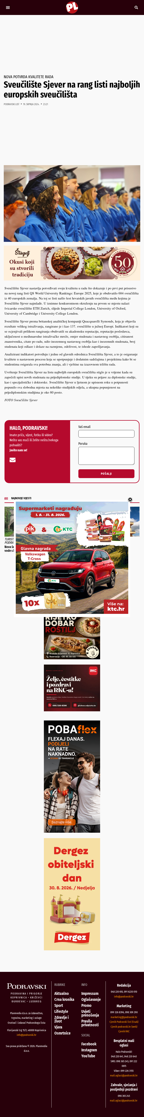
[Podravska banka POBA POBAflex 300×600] (72, 831)
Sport (58, 1005)
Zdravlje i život (61, 1019)
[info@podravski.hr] (13, 460)
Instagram (89, 1049)
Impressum (89, 993)
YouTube (88, 1055)
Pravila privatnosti (90, 1023)
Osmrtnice (62, 1033)
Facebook (88, 1043)
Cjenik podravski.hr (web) (124, 1026)
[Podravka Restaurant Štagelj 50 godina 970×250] (72, 279)
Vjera (58, 1027)
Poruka (82, 444)
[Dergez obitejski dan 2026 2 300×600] (72, 949)
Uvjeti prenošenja (90, 1013)
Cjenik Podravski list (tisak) (124, 1021)
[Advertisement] (72, 45)
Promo (86, 1005)
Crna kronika (64, 999)
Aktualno (61, 993)
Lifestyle (61, 1011)
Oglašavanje (91, 999)
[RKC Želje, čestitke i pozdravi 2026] (72, 710)
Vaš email (84, 427)
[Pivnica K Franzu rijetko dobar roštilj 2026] (72, 658)
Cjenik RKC (124, 1031)
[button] (8, 7)
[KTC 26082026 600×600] (72, 612)
